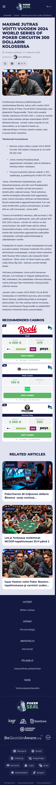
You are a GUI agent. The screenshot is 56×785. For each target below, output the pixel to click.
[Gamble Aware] (23, 737)
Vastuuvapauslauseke (27, 688)
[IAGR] (12, 721)
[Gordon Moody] (27, 729)
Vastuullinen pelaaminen (27, 668)
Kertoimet (27, 649)
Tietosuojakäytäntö (44, 783)
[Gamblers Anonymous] (23, 721)
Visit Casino (27, 356)
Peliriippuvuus (9, 783)
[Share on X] (5, 63)
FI (48, 6)
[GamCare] (38, 721)
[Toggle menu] (4, 6)
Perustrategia (27, 629)
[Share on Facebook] (12, 63)
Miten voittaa (27, 610)
